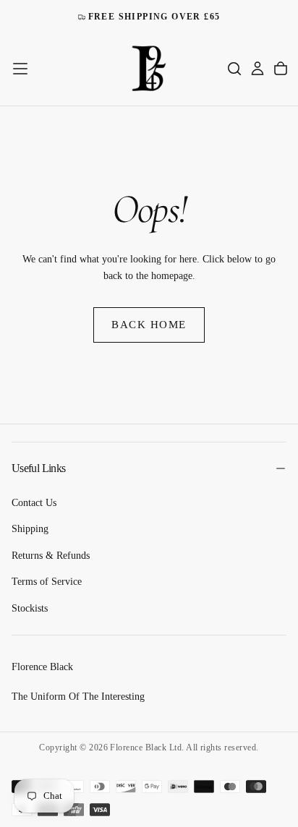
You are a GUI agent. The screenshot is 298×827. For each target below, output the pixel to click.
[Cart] (280, 68)
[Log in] (257, 68)
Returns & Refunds (51, 555)
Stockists (30, 608)
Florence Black (42, 666)
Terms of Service (47, 581)
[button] (20, 68)
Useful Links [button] (38, 468)
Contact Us (34, 502)
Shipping (30, 528)
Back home (149, 324)
